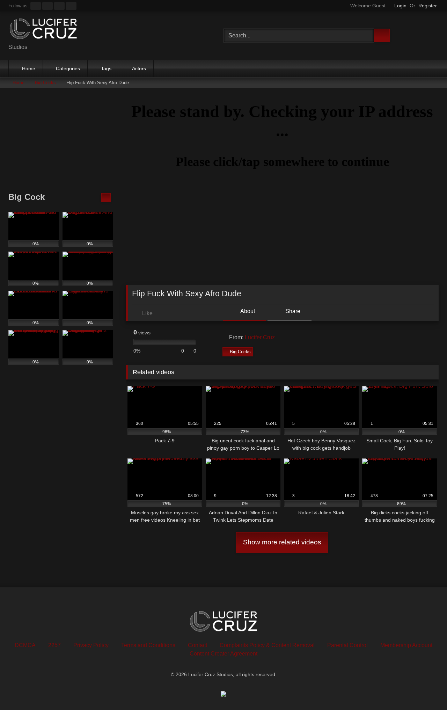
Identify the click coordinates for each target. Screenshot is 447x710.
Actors (139, 68)
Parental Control (347, 645)
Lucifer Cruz (260, 337)
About (247, 311)
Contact (197, 645)
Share (292, 311)
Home (28, 68)
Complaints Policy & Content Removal (267, 645)
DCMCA (25, 645)
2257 (54, 645)
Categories (68, 68)
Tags (106, 68)
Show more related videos (282, 542)
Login (400, 5)
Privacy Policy (91, 645)
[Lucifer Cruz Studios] (43, 30)
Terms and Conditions (148, 645)
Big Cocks (45, 82)
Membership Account (406, 645)
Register (427, 5)
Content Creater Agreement (223, 654)
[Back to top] (426, 689)
